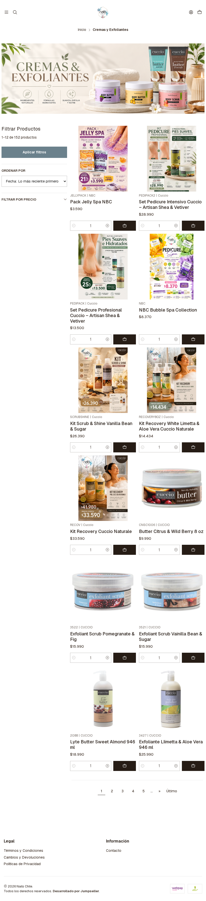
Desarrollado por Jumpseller (76, 891)
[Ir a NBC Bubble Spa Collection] (171, 266)
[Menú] (6, 12)
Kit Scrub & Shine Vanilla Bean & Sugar (101, 426)
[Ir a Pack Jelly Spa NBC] (103, 158)
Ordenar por (13, 171)
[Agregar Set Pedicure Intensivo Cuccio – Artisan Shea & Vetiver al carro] (193, 226)
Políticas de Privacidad (22, 864)
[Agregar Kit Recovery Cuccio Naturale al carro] (124, 550)
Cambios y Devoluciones (24, 857)
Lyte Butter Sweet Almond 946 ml (102, 744)
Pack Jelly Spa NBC (91, 202)
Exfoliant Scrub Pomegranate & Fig (102, 636)
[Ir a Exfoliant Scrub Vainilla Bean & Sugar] (171, 590)
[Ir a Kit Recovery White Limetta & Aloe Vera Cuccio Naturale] (171, 380)
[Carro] (199, 12)
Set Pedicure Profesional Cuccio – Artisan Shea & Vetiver (96, 315)
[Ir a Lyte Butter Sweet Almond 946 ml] (103, 698)
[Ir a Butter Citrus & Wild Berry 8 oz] (171, 488)
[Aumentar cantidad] (107, 225)
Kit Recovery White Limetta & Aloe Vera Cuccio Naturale (169, 426)
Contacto (113, 850)
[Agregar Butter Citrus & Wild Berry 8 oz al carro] (193, 550)
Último (171, 791)
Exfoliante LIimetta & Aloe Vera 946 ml (171, 744)
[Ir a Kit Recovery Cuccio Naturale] (103, 488)
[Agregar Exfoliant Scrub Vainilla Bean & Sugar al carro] (193, 658)
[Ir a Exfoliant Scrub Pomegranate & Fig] (103, 590)
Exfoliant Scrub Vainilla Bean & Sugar (170, 636)
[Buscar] (14, 12)
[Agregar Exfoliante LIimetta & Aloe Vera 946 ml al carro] (193, 766)
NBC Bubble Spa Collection (168, 310)
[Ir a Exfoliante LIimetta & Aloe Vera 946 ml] (171, 698)
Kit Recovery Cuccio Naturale (101, 531)
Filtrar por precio (19, 199)
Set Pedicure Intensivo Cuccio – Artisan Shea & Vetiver (170, 204)
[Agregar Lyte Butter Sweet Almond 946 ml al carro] (124, 766)
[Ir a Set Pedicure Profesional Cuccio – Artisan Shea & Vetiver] (103, 266)
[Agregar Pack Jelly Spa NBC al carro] (124, 226)
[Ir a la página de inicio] (103, 12)
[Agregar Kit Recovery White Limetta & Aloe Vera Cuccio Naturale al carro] (193, 447)
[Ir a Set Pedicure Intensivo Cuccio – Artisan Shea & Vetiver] (171, 158)
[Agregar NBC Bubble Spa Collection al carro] (193, 339)
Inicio (82, 30)
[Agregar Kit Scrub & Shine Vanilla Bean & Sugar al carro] (124, 447)
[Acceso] (191, 12)
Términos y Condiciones (23, 850)
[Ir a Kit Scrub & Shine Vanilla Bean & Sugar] (103, 380)
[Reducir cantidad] (73, 225)
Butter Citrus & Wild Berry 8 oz (171, 531)
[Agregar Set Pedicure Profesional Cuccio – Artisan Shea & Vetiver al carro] (124, 339)
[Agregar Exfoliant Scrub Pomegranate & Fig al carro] (124, 658)
